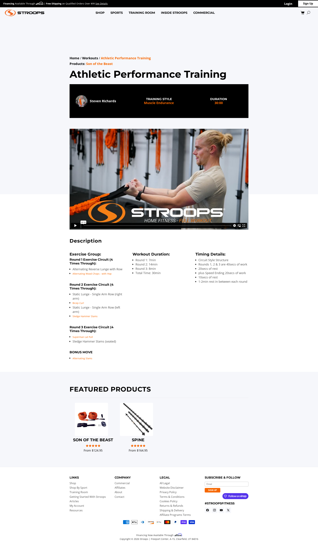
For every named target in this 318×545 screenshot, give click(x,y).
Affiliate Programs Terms (175, 515)
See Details (101, 3)
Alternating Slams (82, 358)
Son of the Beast (99, 63)
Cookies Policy (168, 501)
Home (74, 58)
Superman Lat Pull (83, 337)
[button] (100, 12)
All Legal (165, 483)
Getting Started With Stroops (88, 497)
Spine (138, 440)
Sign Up (308, 3)
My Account (77, 506)
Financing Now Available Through (155, 535)
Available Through (19, 3)
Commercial (122, 483)
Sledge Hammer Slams (85, 316)
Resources (76, 510)
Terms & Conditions (172, 497)
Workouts (90, 58)
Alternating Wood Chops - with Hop (92, 273)
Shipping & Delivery (172, 510)
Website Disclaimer (172, 487)
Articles (74, 501)
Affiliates (120, 487)
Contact (119, 497)
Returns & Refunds (171, 506)
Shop (73, 483)
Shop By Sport (78, 487)
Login (288, 3)
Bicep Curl (78, 303)
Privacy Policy (168, 492)
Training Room (79, 492)
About (118, 492)
